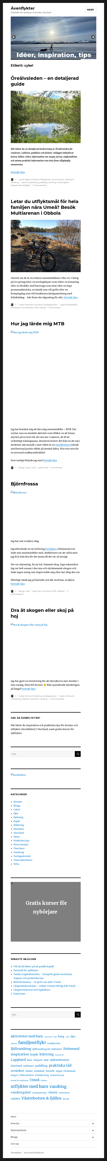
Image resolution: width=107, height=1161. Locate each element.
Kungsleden (59, 1055)
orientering (16, 699)
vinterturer (64, 1092)
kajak (34, 1054)
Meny (90, 9)
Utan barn (69, 179)
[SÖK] (78, 754)
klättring (46, 1054)
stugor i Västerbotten (22, 1075)
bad (55, 1037)
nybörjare (28, 1065)
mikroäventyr (59, 1059)
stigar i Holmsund (65, 1071)
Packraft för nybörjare (26, 970)
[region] (53, 38)
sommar (39, 1070)
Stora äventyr (58, 179)
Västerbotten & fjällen (20, 185)
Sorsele (50, 1070)
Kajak (27, 179)
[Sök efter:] (43, 754)
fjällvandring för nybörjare (47, 1049)
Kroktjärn (51, 548)
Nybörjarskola (18, 1130)
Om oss (15, 1144)
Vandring (15, 182)
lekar (29, 1060)
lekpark (38, 1060)
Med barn (29, 305)
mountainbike (27, 307)
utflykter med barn (30, 699)
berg (61, 1036)
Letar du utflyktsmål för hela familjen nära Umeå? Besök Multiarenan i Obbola (44, 207)
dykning (14, 1043)
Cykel (21, 179)
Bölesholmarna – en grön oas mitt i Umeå (37, 982)
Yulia (33, 467)
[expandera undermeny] (93, 1123)
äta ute (66, 1099)
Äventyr (18, 801)
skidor (29, 1071)
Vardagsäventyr (50, 305)
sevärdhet (17, 1070)
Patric (17, 836)
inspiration (20, 1054)
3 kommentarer (57, 699)
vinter (53, 1092)
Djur (16, 813)
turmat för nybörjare (19, 1080)
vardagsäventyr (39, 1092)
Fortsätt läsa (18, 172)
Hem (13, 1116)
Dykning (18, 817)
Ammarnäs (48, 1037)
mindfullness (63, 444)
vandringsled (63, 182)
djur (39, 591)
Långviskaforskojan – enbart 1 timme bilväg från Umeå (44, 985)
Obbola (42, 307)
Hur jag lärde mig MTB (37, 323)
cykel (23, 182)
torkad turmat (57, 1075)
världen (15, 1098)
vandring (52, 182)
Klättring (19, 825)
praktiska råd (60, 1065)
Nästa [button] (93, 37)
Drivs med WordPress (34, 1153)
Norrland (35, 179)
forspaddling (32, 182)
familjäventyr (54, 1043)
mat (46, 1059)
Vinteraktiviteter (23, 860)
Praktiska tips (45, 179)
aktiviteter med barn (27, 1036)
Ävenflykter (23, 8)
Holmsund (15, 307)
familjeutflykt (71, 305)
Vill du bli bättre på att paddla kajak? (34, 966)
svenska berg (42, 1075)
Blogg (21, 467)
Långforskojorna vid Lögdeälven (32, 989)
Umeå (34, 1080)
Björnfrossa (24, 484)
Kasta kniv (20, 993)
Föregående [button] (14, 37)
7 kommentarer (40, 185)
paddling (43, 182)
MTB (36, 307)
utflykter (61, 591)
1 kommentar (54, 307)
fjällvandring (21, 1049)
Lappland (18, 1060)
